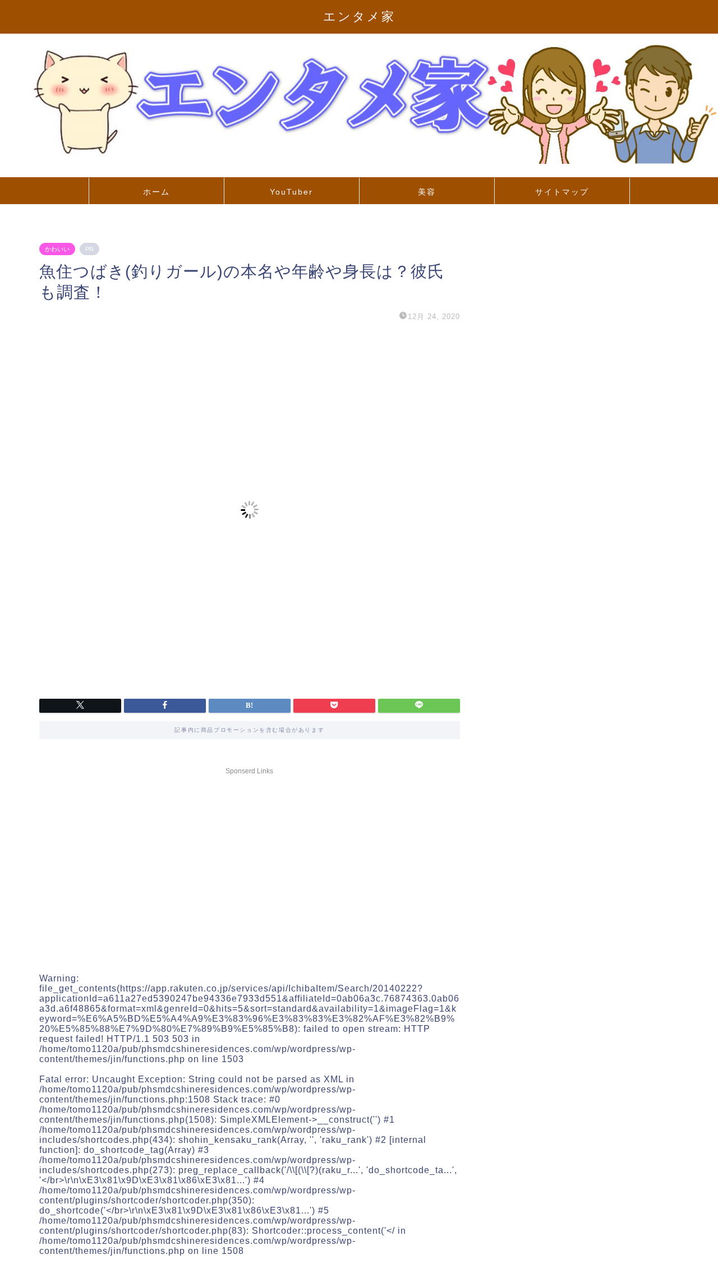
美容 (427, 191)
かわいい (57, 249)
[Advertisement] (249, 858)
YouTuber (291, 191)
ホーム (156, 191)
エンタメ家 (359, 17)
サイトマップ (562, 191)
